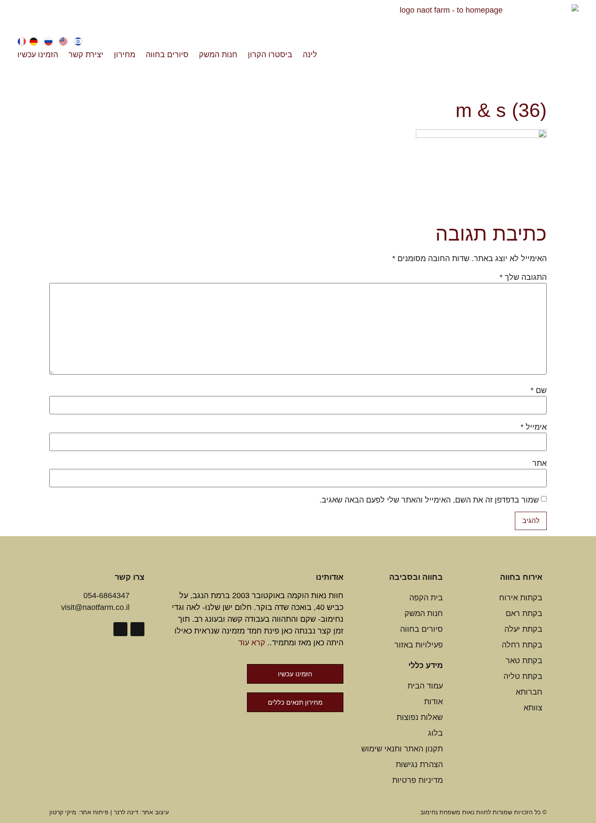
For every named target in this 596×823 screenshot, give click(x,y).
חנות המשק (218, 54)
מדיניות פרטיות (417, 780)
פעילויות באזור (418, 644)
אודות (433, 701)
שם (539, 390)
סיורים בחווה (167, 54)
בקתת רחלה (522, 644)
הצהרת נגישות (419, 764)
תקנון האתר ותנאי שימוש (402, 748)
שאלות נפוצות (420, 717)
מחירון (124, 54)
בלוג (435, 733)
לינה (310, 54)
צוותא (533, 707)
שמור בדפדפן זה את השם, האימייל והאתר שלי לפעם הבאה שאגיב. (429, 500)
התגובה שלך (523, 277)
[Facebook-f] (137, 629)
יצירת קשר (86, 54)
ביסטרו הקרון (270, 54)
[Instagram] (120, 629)
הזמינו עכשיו (37, 54)
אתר (539, 463)
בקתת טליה (523, 676)
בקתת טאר (524, 660)
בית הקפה (426, 597)
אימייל (534, 427)
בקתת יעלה (523, 629)
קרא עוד (251, 642)
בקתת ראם (524, 613)
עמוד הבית (425, 686)
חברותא (529, 692)
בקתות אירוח (520, 597)
